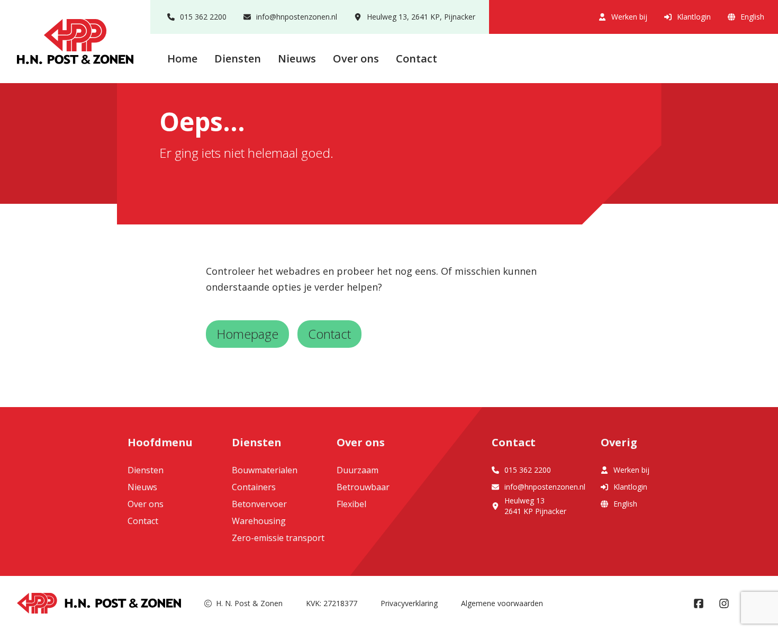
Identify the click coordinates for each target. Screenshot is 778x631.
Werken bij (629, 17)
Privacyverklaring (409, 603)
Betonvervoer (259, 504)
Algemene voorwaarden (502, 603)
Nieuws (297, 58)
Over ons (356, 58)
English (752, 17)
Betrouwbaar (363, 487)
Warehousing (259, 521)
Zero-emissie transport (278, 538)
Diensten (237, 58)
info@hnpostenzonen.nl (296, 17)
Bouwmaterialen (264, 470)
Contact (416, 58)
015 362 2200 (203, 17)
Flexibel (351, 504)
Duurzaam (357, 470)
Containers (254, 487)
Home (182, 58)
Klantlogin (694, 17)
